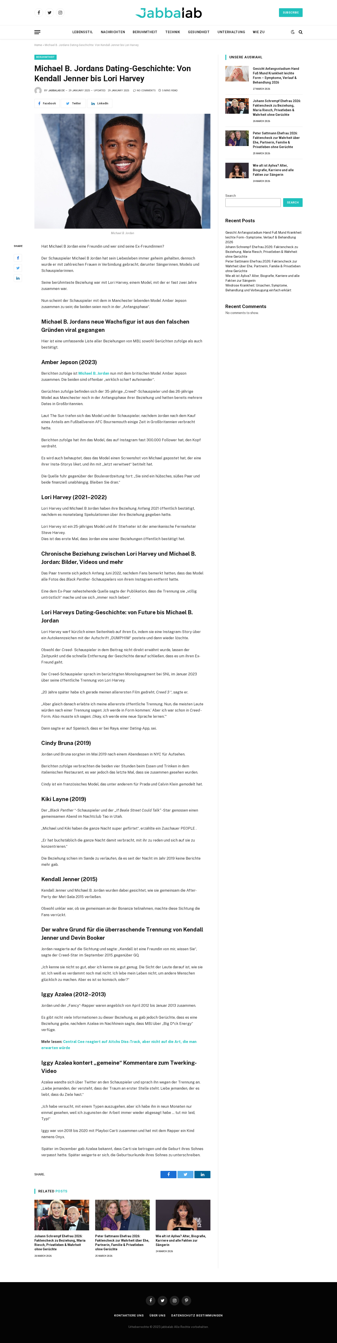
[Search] (300, 32)
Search (230, 196)
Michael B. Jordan (93, 373)
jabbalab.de (56, 90)
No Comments (146, 90)
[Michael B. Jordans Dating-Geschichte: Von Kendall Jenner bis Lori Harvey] (122, 171)
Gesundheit (199, 32)
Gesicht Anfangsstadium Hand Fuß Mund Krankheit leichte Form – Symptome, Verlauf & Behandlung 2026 (276, 75)
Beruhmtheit (145, 32)
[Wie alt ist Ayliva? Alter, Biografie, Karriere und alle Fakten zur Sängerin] (183, 1215)
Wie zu (259, 32)
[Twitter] (18, 268)
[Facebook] (18, 258)
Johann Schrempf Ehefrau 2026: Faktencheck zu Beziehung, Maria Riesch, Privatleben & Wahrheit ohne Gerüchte (60, 1242)
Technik (172, 32)
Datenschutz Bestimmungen (197, 1315)
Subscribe (291, 12)
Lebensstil (82, 32)
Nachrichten (113, 32)
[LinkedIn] (18, 278)
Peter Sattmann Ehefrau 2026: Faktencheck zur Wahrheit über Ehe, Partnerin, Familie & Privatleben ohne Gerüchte (122, 1242)
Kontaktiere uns (129, 1315)
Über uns (157, 1315)
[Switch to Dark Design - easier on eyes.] (293, 32)
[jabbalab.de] (168, 12)
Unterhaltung (231, 32)
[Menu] (37, 32)
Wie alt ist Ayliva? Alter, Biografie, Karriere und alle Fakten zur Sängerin (181, 1240)
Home (38, 45)
